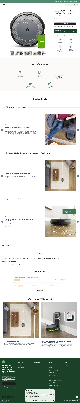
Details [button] (73, 31)
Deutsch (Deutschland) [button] (73, 1)
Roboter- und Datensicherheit (53, 383)
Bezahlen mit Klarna (37, 362)
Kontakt (50, 362)
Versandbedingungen (52, 365)
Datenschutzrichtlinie (12, 387)
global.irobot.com (67, 365)
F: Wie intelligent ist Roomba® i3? (10, 261)
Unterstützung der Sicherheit (53, 385)
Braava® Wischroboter (21, 367)
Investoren (66, 364)
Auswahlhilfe (19, 364)
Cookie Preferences (4, 401)
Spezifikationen (5, 245)
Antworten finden (51, 372)
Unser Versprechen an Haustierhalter (54, 377)
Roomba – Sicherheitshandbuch (54, 370)
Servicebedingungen (52, 382)
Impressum (51, 388)
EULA (50, 378)
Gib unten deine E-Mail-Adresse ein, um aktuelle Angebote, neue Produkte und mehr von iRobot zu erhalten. (8, 377)
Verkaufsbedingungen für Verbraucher (55, 380)
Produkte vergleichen (21, 362)
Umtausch (50, 367)
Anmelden (43, 1)
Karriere (66, 362)
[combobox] (70, 5)
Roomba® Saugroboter (21, 365)
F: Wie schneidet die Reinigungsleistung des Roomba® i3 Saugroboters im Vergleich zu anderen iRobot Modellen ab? (30, 258)
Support (56, 1)
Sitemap (9, 400)
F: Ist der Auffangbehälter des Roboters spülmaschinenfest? (16, 264)
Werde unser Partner (37, 364)
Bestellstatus (60, 1)
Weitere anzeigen (40, 290)
